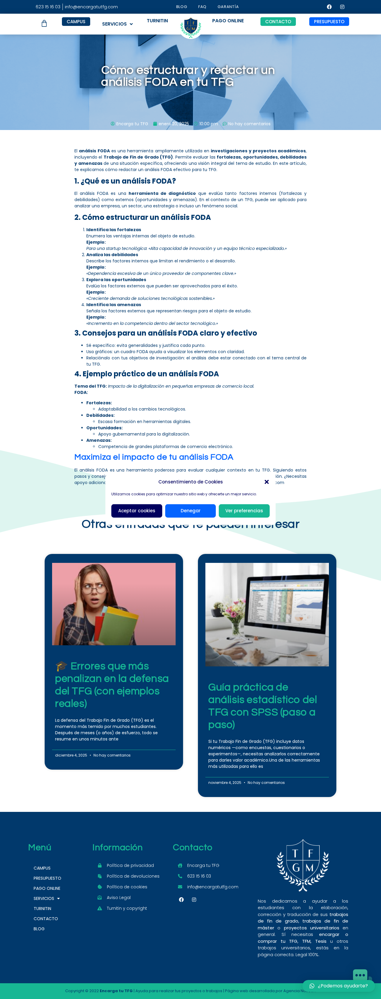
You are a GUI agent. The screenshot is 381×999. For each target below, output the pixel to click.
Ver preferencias (244, 511)
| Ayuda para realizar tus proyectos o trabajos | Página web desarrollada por (191, 991)
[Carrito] (44, 23)
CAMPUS (42, 868)
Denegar (191, 511)
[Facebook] (329, 7)
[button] (267, 482)
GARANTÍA (228, 7)
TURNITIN (42, 909)
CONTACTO (46, 919)
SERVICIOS (114, 24)
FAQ (202, 7)
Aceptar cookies (136, 511)
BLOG (181, 7)
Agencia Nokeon (299, 991)
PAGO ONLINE (47, 888)
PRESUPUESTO (47, 878)
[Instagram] (342, 7)
